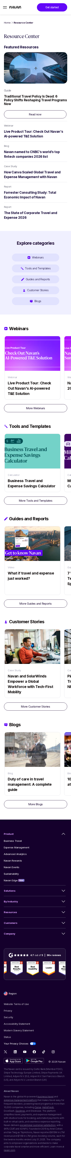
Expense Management (16, 847)
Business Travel (13, 840)
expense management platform (20, 1100)
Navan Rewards (13, 860)
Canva (38, 1107)
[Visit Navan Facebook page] (34, 1052)
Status (7, 1036)
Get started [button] (52, 7)
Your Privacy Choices (16, 1043)
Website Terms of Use (16, 1004)
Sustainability (11, 873)
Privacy (8, 1010)
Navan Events (11, 867)
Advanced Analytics (15, 854)
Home (7, 22)
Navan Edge (13, 880)
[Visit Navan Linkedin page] (15, 1052)
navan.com (9, 1150)
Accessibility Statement (17, 1023)
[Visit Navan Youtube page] (25, 1052)
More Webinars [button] (35, 408)
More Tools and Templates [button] (35, 500)
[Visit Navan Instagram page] (53, 1052)
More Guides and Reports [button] (35, 603)
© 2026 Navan (57, 1061)
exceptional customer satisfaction (37, 1125)
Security (8, 1017)
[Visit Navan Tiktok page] (44, 1052)
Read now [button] (35, 114)
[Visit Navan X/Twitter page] (6, 1052)
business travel (45, 1096)
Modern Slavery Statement (19, 1030)
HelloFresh (48, 1107)
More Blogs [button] (35, 804)
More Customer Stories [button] (35, 706)
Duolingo (20, 1110)
